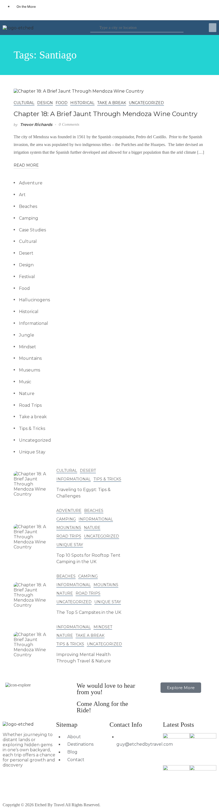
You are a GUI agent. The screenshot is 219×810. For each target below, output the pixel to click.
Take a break (111, 102)
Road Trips (30, 405)
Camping (28, 218)
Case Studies (32, 229)
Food (62, 102)
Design (45, 102)
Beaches (28, 206)
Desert (26, 253)
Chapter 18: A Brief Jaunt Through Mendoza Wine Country (105, 114)
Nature (26, 393)
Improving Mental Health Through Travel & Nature (83, 657)
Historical (82, 102)
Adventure (30, 182)
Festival (27, 276)
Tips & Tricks (32, 428)
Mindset (27, 346)
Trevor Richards (36, 124)
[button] (212, 27)
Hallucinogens (34, 299)
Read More (26, 165)
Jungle (26, 335)
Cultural (24, 102)
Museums (29, 370)
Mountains (30, 358)
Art (22, 194)
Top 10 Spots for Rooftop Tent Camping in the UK (88, 558)
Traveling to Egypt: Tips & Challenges (83, 493)
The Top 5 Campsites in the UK (88, 612)
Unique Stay (32, 452)
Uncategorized (146, 102)
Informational (33, 323)
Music (25, 381)
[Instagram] (207, 9)
